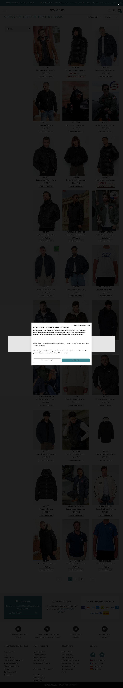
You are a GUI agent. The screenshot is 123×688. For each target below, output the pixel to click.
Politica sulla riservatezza (81, 325)
